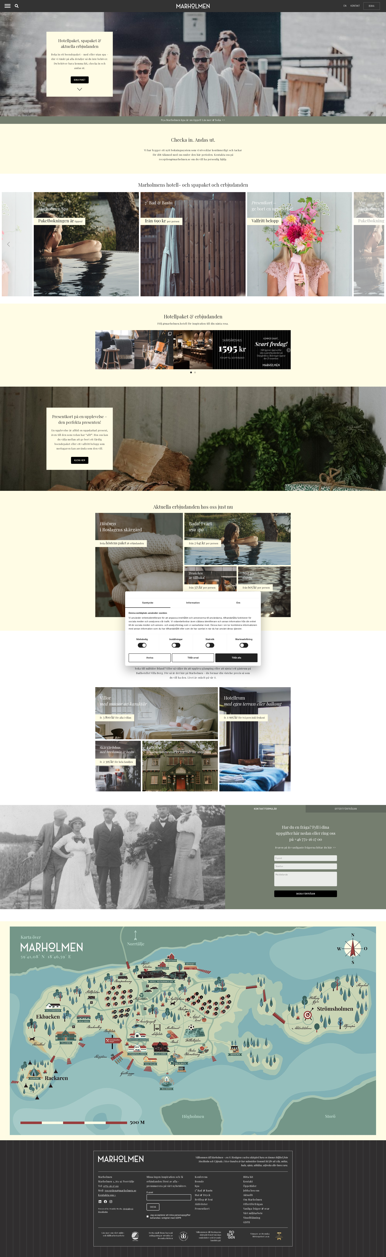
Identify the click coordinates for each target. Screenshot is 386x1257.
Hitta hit (248, 1176)
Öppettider (250, 1186)
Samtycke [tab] (147, 602)
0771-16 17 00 (111, 1186)
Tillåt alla (236, 658)
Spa (197, 1186)
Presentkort (202, 1208)
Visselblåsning (251, 1217)
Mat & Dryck (202, 1195)
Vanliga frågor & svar (256, 1208)
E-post (150, 1192)
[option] (345, 5)
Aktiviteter (201, 1204)
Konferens (201, 1176)
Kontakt (355, 5)
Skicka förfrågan (305, 893)
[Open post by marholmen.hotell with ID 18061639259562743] (232, 349)
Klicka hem (79, 460)
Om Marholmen (252, 1199)
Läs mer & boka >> (213, 120)
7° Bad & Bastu (203, 1190)
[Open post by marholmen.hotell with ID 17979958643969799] (192, 349)
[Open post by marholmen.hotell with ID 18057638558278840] (271, 349)
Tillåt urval (193, 658)
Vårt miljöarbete (253, 1213)
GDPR (178, 1218)
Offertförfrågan (253, 1204)
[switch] (176, 645)
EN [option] (345, 5)
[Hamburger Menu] (7, 6)
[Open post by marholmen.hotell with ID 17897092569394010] (153, 349)
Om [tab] (238, 602)
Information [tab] (193, 602)
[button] (8, 244)
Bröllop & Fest (204, 1199)
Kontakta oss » (107, 1195)
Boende (199, 1181)
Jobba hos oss (251, 1190)
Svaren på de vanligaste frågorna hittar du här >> (305, 847)
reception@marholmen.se (120, 1190)
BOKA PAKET (79, 80)
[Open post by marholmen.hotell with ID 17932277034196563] (114, 349)
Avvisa (149, 658)
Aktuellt (248, 1195)
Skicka (153, 1207)
